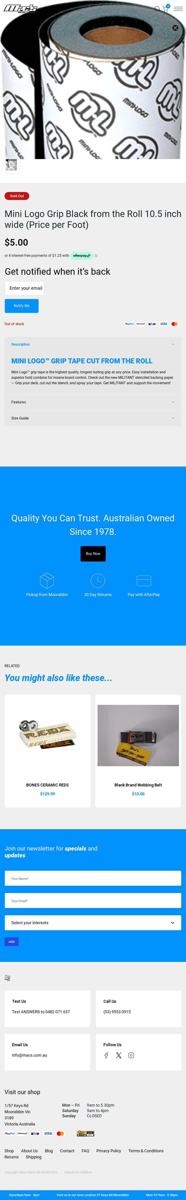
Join (11, 941)
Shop (9, 1150)
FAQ (85, 1150)
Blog (49, 1150)
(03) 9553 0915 (117, 1011)
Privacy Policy (108, 1150)
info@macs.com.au (29, 1055)
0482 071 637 (57, 1011)
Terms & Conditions (146, 1150)
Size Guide (20, 418)
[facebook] (106, 1055)
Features (18, 402)
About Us (29, 1150)
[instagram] (131, 1055)
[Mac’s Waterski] (20, 9)
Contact (67, 1150)
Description (20, 344)
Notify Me (21, 306)
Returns (12, 1157)
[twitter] (119, 1055)
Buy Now (93, 553)
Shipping (34, 1157)
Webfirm (86, 1172)
